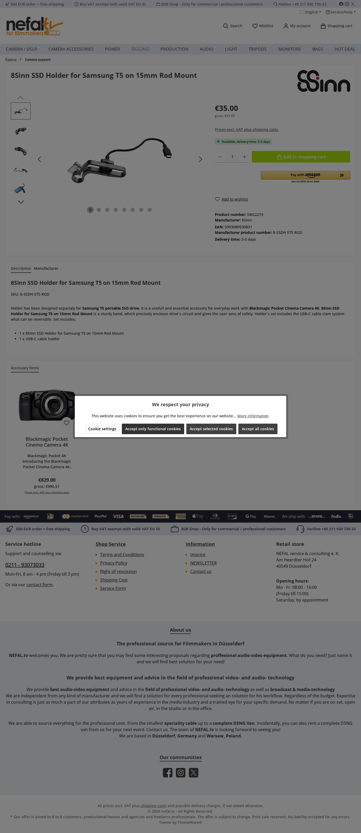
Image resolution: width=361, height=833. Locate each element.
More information (253, 415)
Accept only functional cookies (153, 428)
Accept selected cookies (211, 428)
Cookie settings (102, 428)
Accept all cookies (258, 428)
